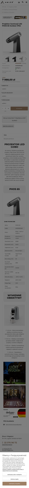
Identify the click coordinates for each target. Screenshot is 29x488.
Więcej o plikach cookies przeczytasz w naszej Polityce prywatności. (13, 470)
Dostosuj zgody (14, 479)
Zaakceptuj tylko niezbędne (14, 474)
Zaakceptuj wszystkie (14, 483)
